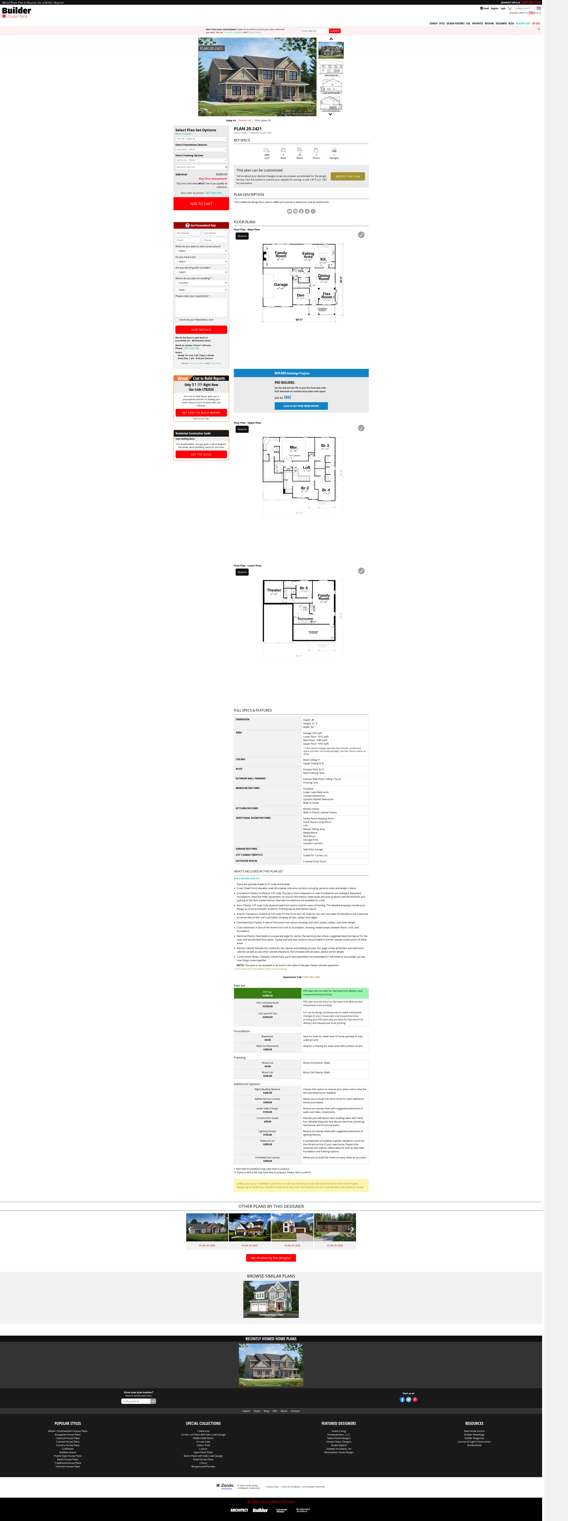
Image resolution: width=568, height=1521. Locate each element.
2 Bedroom (203, 1431)
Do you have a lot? (185, 257)
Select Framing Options (189, 155)
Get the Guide (201, 454)
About (284, 1411)
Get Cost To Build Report (201, 412)
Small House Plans (203, 1459)
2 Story (203, 1463)
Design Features (455, 23)
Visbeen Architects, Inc (338, 1448)
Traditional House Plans (260, 132)
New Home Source (474, 1431)
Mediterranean (67, 1452)
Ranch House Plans (67, 1459)
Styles (257, 1411)
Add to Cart (201, 203)
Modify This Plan (348, 176)
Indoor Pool (203, 1445)
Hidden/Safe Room (203, 1438)
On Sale (536, 23)
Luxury (203, 1448)
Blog (511, 23)
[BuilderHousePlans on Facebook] (402, 1399)
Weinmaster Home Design (338, 1452)
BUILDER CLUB (523, 23)
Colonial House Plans (68, 1441)
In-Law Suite (203, 1441)
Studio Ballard (339, 1445)
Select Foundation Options (191, 144)
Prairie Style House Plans (68, 1455)
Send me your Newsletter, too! (196, 319)
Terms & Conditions (233, 32)
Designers (501, 23)
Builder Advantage (474, 1434)
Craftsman (68, 1448)
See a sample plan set (247, 878)
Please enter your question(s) (192, 296)
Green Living (339, 1431)
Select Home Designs (339, 1438)
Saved (486, 8)
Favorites (477, 23)
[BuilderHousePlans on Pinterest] (415, 1399)
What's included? (183, 133)
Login (503, 8)
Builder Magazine (474, 1438)
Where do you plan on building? (194, 278)
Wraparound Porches (203, 1466)
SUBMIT (334, 30)
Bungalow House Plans (68, 1434)
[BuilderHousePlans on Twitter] (408, 1399)
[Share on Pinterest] (313, 211)
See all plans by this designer (271, 1258)
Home (237, 132)
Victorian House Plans (68, 1466)
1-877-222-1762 (213, 193)
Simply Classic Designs (338, 1441)
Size (468, 23)
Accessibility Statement (314, 1486)
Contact (295, 1411)
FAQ (275, 1411)
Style (442, 23)
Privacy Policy (254, 32)
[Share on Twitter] (307, 211)
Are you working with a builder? (192, 267)
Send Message (201, 329)
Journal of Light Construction (474, 1441)
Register (494, 8)
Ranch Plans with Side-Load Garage (203, 1455)
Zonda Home (474, 1445)
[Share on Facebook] (301, 211)
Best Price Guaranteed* (213, 178)
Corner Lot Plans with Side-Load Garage (203, 1434)
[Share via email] (289, 211)
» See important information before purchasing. (260, 968)
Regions (489, 23)
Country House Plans (68, 1445)
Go (538, 8)
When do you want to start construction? (198, 246)
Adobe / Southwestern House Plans (67, 1431)
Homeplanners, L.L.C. (338, 1434)
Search (246, 1411)
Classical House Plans (68, 1438)
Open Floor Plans (203, 1452)
